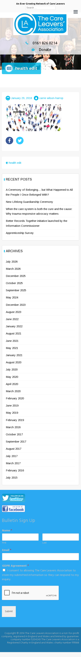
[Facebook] (9, 140)
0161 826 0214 (45, 43)
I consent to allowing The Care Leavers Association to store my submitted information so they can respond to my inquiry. (40, 575)
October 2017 (14, 434)
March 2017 (13, 463)
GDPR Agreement (15, 566)
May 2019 (12, 412)
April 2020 (12, 384)
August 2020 (13, 362)
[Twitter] (20, 140)
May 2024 (12, 297)
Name (7, 531)
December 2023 (16, 304)
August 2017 (13, 448)
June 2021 (12, 340)
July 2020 (12, 369)
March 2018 (13, 427)
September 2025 (16, 290)
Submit (9, 611)
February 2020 (15, 398)
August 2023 (13, 312)
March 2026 (13, 268)
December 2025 (16, 275)
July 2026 (12, 261)
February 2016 (15, 470)
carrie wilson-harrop (51, 98)
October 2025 (14, 283)
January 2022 (14, 326)
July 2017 (12, 456)
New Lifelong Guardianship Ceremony (29, 201)
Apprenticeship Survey (20, 232)
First (4, 543)
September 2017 (16, 441)
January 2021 (14, 355)
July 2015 (12, 477)
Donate (45, 49)
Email (6, 550)
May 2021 (12, 348)
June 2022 (12, 319)
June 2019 (12, 405)
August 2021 (13, 333)
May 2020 (12, 376)
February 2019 (15, 420)
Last (44, 543)
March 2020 (13, 391)
